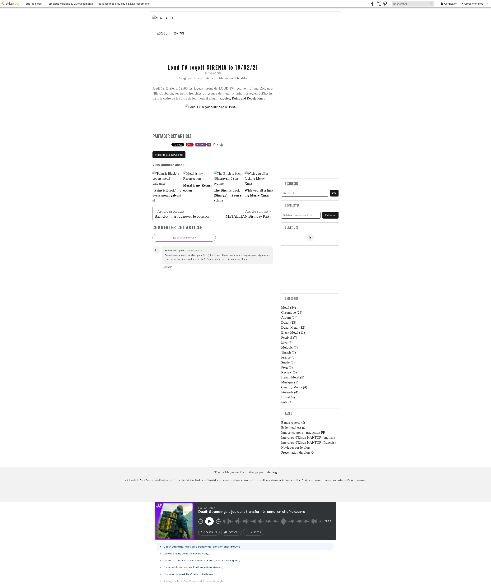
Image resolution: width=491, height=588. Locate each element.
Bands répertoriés (293, 422)
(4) (294, 387)
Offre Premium (303, 480)
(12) (293, 327)
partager (234, 532)
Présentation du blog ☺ (297, 452)
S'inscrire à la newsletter (169, 154)
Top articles (212, 480)
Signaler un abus (240, 480)
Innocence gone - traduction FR (303, 432)
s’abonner (211, 532)
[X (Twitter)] (378, 4)
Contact (178, 33)
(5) (292, 377)
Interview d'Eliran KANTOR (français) (308, 442)
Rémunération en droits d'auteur (277, 480)
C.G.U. (255, 480)
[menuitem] (162, 33)
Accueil (162, 33)
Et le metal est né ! (294, 427)
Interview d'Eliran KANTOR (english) (308, 437)
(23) (291, 312)
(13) (288, 322)
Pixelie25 (143, 480)
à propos (255, 532)
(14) (289, 317)
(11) (293, 332)
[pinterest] (385, 4)
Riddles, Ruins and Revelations (241, 98)
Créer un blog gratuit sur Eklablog (187, 480)
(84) (288, 307)
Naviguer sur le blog (295, 447)
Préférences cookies (356, 480)
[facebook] (372, 4)
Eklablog (270, 472)
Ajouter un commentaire (184, 237)
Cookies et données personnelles (328, 480)
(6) (288, 357)
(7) (289, 337)
